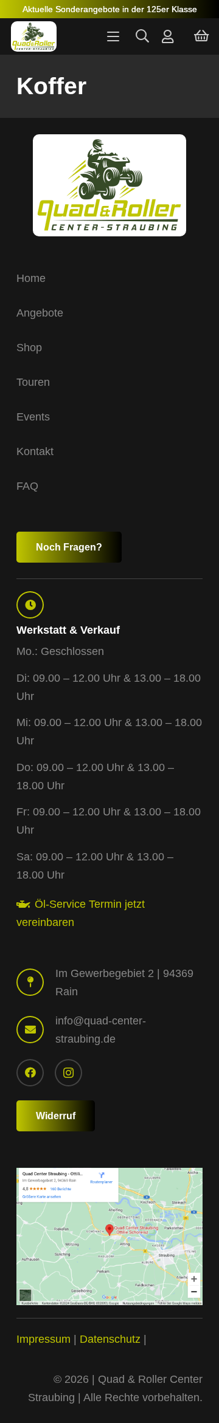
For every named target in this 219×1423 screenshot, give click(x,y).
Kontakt (35, 451)
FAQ (27, 486)
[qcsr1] (109, 1236)
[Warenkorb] (201, 36)
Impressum (43, 1339)
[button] (113, 36)
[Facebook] (30, 1072)
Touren (33, 382)
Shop (29, 347)
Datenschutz (110, 1339)
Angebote (39, 313)
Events (33, 417)
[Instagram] (68, 1072)
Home (31, 278)
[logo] (34, 36)
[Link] (167, 36)
